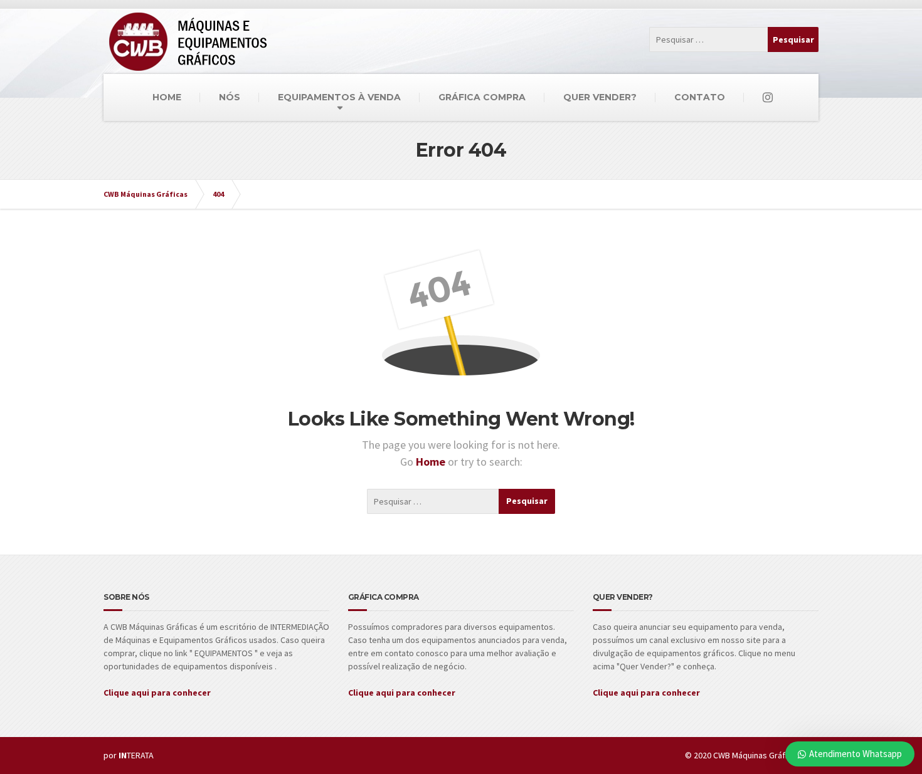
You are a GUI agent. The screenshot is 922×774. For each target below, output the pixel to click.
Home (432, 461)
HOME (166, 97)
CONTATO (699, 97)
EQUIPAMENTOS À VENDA (339, 97)
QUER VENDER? (600, 97)
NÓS (229, 97)
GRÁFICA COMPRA (482, 97)
